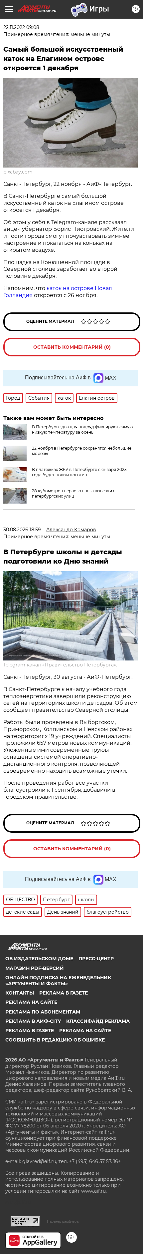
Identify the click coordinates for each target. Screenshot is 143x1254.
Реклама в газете (63, 993)
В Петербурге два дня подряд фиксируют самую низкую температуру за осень (82, 429)
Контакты (19, 993)
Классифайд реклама (98, 1021)
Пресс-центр (96, 959)
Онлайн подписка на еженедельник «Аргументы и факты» (58, 981)
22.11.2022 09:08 (21, 27)
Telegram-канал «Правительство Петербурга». (60, 665)
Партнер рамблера (62, 1221)
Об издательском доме (39, 959)
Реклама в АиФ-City (33, 1021)
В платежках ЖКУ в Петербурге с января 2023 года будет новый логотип (79, 472)
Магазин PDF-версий (34, 968)
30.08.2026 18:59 (22, 530)
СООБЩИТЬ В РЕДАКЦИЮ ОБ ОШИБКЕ (55, 1040)
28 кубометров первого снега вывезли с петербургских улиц (73, 493)
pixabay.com (18, 172)
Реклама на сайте (31, 1002)
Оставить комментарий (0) (72, 347)
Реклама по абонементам (42, 1012)
